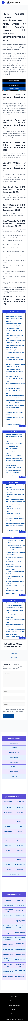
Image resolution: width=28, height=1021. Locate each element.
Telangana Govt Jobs (20, 965)
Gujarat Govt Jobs (20, 915)
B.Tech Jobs (20, 812)
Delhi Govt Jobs (20, 910)
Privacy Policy (14, 1000)
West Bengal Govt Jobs (20, 977)
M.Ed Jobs (20, 840)
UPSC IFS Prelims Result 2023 (14, 436)
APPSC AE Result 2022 (12, 475)
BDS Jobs (20, 807)
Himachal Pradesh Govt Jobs (20, 921)
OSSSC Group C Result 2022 (13, 455)
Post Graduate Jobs (14, 874)
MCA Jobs (20, 855)
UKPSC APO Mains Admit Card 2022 (15, 523)
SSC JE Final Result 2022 (12, 472)
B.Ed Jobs (8, 817)
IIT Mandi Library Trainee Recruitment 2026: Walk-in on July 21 (15, 352)
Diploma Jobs (8, 831)
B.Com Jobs (8, 807)
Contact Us (14, 1014)
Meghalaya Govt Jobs (20, 944)
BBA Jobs (20, 821)
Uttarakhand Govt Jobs (8, 977)
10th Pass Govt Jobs (8, 802)
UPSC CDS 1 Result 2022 (12, 448)
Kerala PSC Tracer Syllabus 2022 (14, 607)
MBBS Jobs (8, 855)
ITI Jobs (20, 831)
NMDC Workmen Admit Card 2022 (15, 499)
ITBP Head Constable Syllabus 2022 (15, 603)
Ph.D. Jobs (8, 869)
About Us (14, 1009)
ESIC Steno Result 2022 (12, 446)
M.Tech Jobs (8, 840)
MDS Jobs (20, 859)
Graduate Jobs (20, 869)
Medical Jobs (14, 757)
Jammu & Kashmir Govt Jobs (8, 926)
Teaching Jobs (14, 743)
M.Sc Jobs (20, 845)
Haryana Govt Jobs (8, 921)
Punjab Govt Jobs (20, 954)
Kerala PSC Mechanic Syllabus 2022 (15, 629)
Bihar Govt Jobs (20, 905)
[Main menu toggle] (3, 2)
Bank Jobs (14, 767)
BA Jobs (8, 821)
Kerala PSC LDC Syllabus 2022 (14, 605)
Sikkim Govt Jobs (20, 959)
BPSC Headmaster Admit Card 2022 (15, 516)
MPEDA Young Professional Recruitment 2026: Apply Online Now (14, 391)
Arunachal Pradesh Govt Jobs (20, 899)
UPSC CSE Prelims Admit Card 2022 (15, 501)
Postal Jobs (14, 776)
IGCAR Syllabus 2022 (11, 634)
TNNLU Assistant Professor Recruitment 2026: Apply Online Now (14, 372)
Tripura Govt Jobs (8, 971)
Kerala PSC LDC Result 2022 (13, 467)
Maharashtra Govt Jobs (20, 938)
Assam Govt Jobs (8, 905)
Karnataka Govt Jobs (8, 932)
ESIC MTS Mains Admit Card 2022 (15, 530)
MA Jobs (8, 850)
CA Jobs (20, 826)
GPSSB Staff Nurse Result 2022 (14, 443)
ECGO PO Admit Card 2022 (13, 513)
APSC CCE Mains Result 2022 (14, 458)
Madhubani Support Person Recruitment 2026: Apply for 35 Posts (14, 379)
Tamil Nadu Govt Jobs (7, 965)
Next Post (14, 657)
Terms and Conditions (14, 1005)
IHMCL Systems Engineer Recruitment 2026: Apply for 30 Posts (14, 360)
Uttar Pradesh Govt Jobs (20, 971)
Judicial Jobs (14, 747)
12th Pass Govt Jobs (20, 802)
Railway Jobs (14, 762)
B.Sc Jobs (20, 817)
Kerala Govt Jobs (20, 932)
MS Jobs (8, 864)
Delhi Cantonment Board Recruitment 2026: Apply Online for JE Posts (15, 417)
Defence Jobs (14, 771)
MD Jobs (8, 859)
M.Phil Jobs (8, 845)
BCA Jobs (8, 826)
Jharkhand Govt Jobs (20, 926)
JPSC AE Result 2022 (11, 465)
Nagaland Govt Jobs (20, 949)
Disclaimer (14, 996)
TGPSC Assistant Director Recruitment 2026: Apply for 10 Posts (14, 331)
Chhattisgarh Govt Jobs (8, 910)
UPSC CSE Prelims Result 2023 (14, 434)
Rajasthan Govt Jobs (8, 959)
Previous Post (14, 653)
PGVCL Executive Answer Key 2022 (15, 545)
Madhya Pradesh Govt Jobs (8, 938)
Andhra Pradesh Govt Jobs (8, 899)
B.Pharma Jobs (8, 812)
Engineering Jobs (14, 752)
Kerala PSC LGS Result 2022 (13, 470)
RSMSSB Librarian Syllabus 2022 (14, 636)
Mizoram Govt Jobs (8, 949)
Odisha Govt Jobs (8, 954)
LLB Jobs (8, 836)
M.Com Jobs (20, 836)
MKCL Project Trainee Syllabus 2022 (15, 631)
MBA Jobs (20, 850)
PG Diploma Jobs (20, 864)
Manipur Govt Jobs (8, 944)
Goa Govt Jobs (8, 915)
